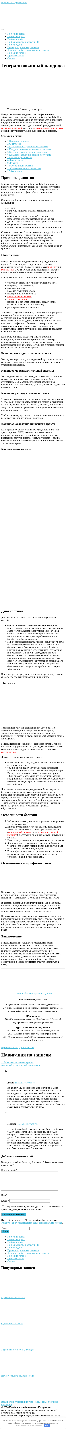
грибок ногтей (26, 1047)
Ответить (30, 1082)
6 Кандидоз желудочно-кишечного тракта (29, 154)
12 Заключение (15, 171)
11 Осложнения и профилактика (24, 168)
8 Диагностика (15, 160)
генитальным (8, 269)
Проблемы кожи (15, 55)
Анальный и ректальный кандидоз (21, 1065)
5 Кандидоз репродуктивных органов (27, 152)
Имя (4, 1195)
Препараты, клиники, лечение (23, 47)
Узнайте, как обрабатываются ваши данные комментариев (31, 1222)
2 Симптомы (14, 144)
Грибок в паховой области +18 (23, 42)
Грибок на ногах (16, 33)
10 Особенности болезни (20, 165)
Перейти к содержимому (14, 2)
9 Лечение (12, 163)
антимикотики (8, 752)
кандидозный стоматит (20, 832)
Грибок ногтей (15, 39)
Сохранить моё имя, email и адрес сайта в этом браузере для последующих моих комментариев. (32, 1208)
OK (46, 1425)
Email (5, 1200)
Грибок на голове (16, 53)
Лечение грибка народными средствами (28, 50)
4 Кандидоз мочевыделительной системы (29, 149)
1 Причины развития (18, 141)
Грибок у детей (15, 44)
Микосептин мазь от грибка (17, 1062)
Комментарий (9, 1170)
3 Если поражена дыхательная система (27, 146)
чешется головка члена (19, 296)
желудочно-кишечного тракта (48, 128)
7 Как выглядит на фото (19, 157)
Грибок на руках (16, 36)
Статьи (11, 58)
